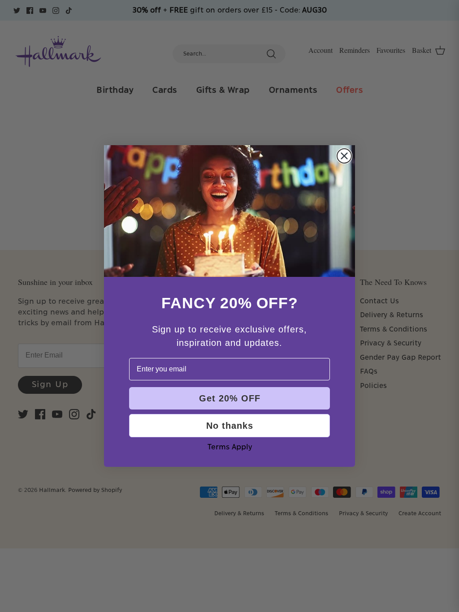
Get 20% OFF (229, 398)
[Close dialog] (344, 156)
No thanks (229, 426)
